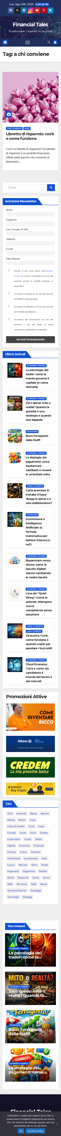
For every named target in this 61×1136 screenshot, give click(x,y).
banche (45, 813)
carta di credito (16, 826)
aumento (21, 813)
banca (33, 813)
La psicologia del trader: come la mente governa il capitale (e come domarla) (37, 378)
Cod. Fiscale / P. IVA (17, 229)
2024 (10, 813)
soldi (33, 884)
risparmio (23, 877)
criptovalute (13, 839)
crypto (27, 839)
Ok (21, 1131)
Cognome (11, 219)
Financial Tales (30, 24)
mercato (23, 864)
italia (44, 858)
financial (38, 845)
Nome (9, 210)
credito (44, 832)
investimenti (13, 858)
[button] (49, 42)
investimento (31, 858)
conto (23, 832)
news (34, 864)
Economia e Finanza (36, 366)
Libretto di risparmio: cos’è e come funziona (30, 136)
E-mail (9, 249)
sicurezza (22, 884)
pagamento (29, 871)
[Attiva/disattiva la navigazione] (27, 42)
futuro (23, 852)
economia (24, 845)
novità (44, 864)
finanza (11, 852)
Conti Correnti (14, 128)
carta (33, 820)
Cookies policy (35, 1131)
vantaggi (27, 897)
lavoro (11, 864)
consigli (11, 832)
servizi (46, 877)
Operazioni (32, 431)
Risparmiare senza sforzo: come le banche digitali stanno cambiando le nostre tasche (38, 569)
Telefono (10, 239)
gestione (35, 852)
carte (31, 826)
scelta (35, 877)
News (26, 128)
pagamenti (13, 871)
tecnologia (13, 897)
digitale (11, 845)
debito (38, 839)
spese (43, 884)
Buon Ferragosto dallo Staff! (25, 1031)
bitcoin (22, 820)
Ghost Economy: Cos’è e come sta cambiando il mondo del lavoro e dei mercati (39, 673)
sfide (10, 884)
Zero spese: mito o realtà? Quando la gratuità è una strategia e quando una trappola (38, 411)
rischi (10, 877)
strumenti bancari (16, 890)
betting (11, 820)
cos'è (33, 832)
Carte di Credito (35, 486)
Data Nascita (13, 258)
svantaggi (35, 890)
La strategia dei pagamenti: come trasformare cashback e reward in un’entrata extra (38, 466)
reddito (43, 871)
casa (41, 826)
